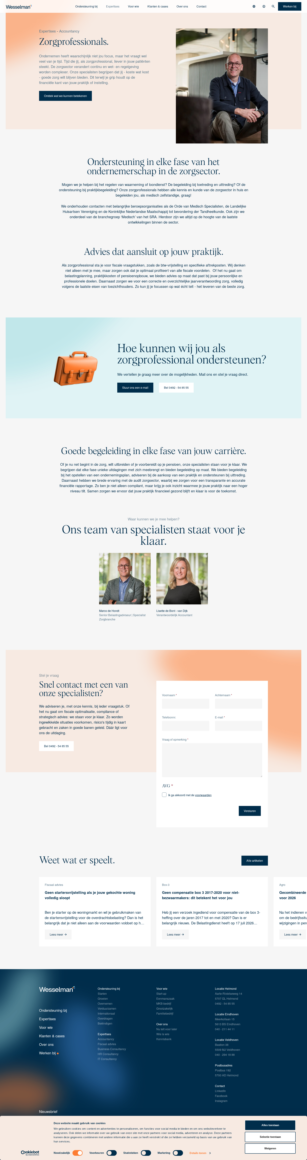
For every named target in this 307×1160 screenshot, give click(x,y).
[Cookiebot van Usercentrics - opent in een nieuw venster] (30, 1153)
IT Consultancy (107, 1059)
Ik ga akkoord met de (190, 795)
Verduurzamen (107, 1008)
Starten (102, 993)
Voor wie (46, 1027)
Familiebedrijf (164, 1013)
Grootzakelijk (164, 1008)
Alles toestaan (270, 1125)
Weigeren (270, 1148)
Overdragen (105, 1018)
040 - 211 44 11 (225, 1029)
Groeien (103, 998)
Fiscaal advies (107, 1044)
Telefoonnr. (169, 717)
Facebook (221, 1096)
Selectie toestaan (270, 1136)
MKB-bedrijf (163, 1003)
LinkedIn (220, 1091)
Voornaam (169, 695)
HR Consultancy (108, 1054)
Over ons (182, 6)
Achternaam (223, 695)
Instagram (221, 1101)
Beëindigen (105, 1023)
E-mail (220, 717)
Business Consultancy (112, 1049)
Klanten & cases (157, 6)
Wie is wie (162, 1034)
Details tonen (198, 1152)
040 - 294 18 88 (225, 1055)
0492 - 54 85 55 (225, 1003)
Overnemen (105, 1003)
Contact (201, 6)
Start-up (161, 993)
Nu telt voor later (166, 1029)
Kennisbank (163, 1039)
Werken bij (48, 1052)
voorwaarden (203, 795)
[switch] (112, 1153)
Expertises (47, 31)
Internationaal (106, 1013)
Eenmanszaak (165, 998)
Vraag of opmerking (175, 739)
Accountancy (69, 31)
